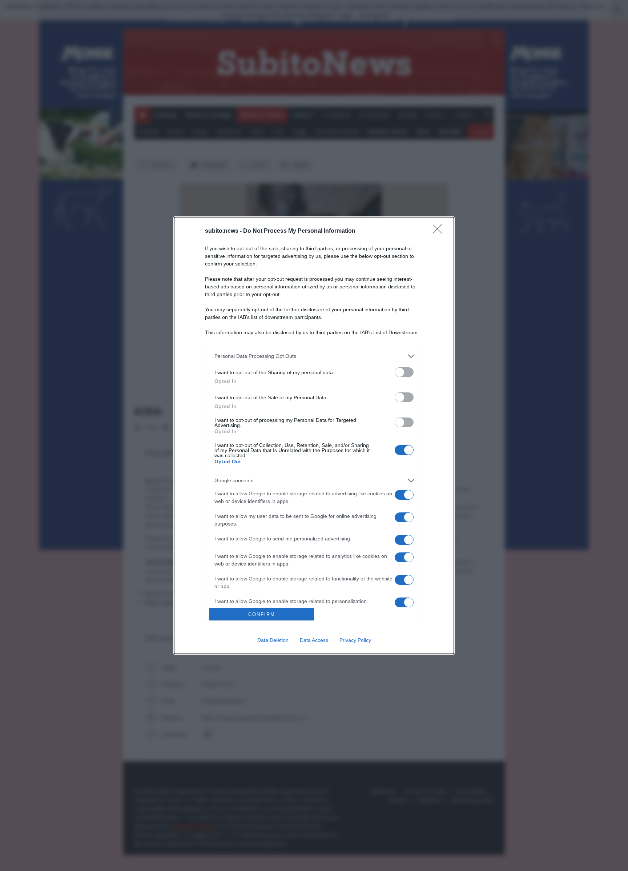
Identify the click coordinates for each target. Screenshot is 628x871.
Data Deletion (273, 640)
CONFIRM (261, 614)
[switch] (404, 372)
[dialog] (314, 435)
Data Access (314, 640)
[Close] (440, 231)
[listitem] (314, 356)
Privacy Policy (355, 640)
